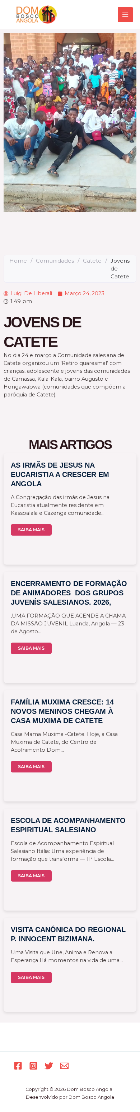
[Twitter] (49, 1066)
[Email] (64, 1066)
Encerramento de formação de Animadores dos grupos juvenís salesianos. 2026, (69, 593)
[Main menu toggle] (125, 14)
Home (18, 260)
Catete (92, 260)
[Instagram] (33, 1066)
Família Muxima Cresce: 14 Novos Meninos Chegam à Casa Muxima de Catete (62, 711)
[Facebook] (18, 1066)
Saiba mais (31, 529)
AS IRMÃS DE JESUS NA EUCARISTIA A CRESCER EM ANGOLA (60, 474)
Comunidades (55, 260)
